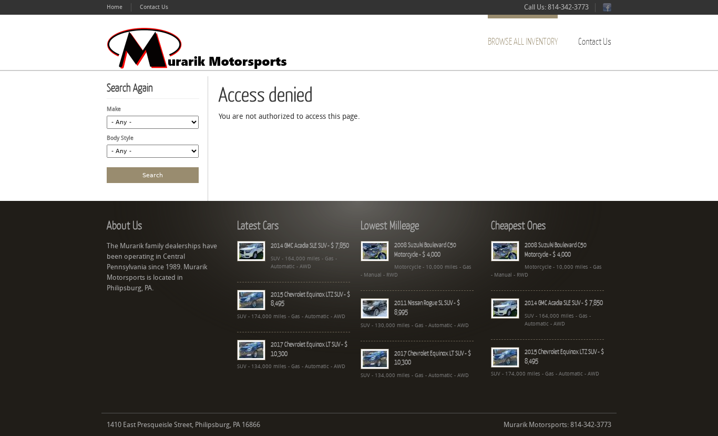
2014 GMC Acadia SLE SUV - (310, 245)
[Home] (200, 48)
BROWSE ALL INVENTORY (523, 41)
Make (114, 109)
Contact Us (154, 7)
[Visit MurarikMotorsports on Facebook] (607, 9)
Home (114, 7)
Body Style (120, 138)
